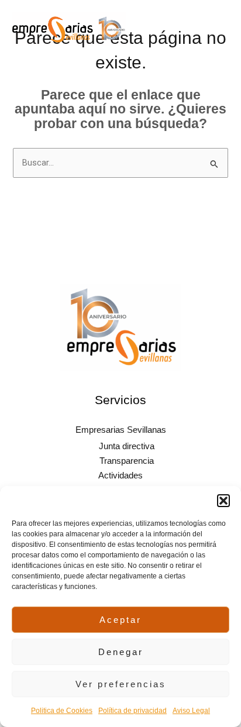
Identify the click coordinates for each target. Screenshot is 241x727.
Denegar (120, 652)
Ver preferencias (120, 684)
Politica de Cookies (61, 711)
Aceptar (120, 620)
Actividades (120, 475)
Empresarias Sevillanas (120, 430)
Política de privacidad (132, 711)
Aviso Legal (191, 711)
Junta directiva (126, 446)
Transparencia (126, 461)
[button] (223, 501)
